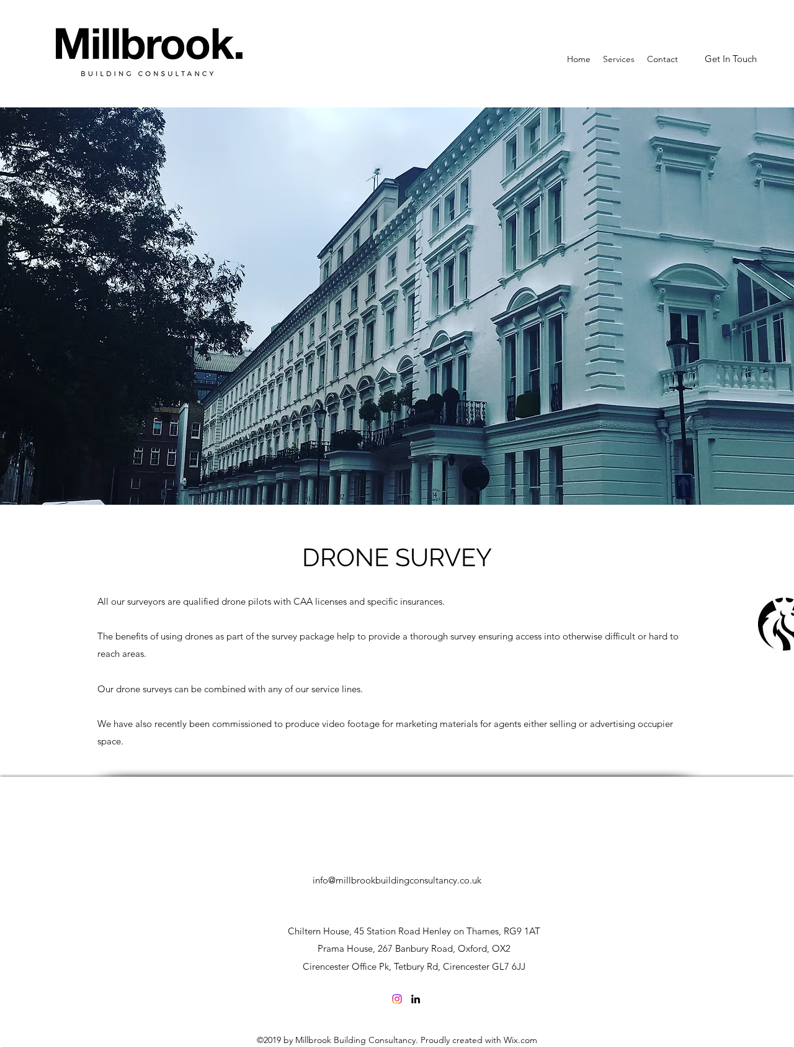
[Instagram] (397, 999)
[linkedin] (415, 999)
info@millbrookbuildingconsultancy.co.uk (397, 880)
